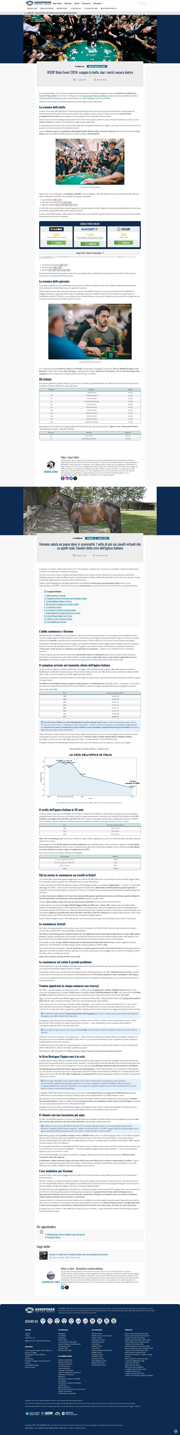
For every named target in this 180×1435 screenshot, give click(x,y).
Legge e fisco (102, 538)
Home (25, 13)
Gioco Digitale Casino (99, 1361)
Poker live (67, 3)
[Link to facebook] (63, 478)
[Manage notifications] (175, 1431)
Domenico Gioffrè (57, 1257)
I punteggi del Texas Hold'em (35, 1355)
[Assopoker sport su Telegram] (99, 1321)
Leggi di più (90, 1299)
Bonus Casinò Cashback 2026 (135, 1352)
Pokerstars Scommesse (66, 1375)
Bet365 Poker (62, 1340)
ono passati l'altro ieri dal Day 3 (95, 96)
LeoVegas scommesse (65, 1370)
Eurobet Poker (63, 1348)
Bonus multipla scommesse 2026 (136, 1359)
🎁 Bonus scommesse (47, 8)
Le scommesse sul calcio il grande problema (60, 610)
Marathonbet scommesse (67, 1393)
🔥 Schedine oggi (75, 8)
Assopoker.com (63, 1308)
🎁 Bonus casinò (62, 8)
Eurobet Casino (97, 1357)
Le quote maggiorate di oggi (134, 1361)
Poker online (57, 3)
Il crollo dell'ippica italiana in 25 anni (57, 601)
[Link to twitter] (75, 478)
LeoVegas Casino (97, 1354)
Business (90, 538)
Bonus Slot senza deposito (134, 1367)
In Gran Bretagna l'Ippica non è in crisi (58, 616)
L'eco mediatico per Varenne (55, 621)
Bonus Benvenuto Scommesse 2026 (137, 1346)
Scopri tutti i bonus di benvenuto (88, 252)
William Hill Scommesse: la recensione (71, 1389)
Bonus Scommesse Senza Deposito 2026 (139, 1348)
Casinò (76, 3)
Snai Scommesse (64, 1368)
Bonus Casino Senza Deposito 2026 (137, 1336)
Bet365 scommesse (65, 1362)
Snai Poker (62, 1338)
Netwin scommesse (65, 1391)
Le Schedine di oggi (32, 1365)
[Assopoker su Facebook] (71, 1321)
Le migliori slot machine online (135, 1369)
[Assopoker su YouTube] (50, 1321)
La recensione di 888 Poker (67, 1342)
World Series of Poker (97, 66)
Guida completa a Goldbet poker (69, 1344)
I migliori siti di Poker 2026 (134, 1344)
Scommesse (86, 3)
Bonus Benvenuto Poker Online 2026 (137, 1340)
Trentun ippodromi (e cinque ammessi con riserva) (62, 613)
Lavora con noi (30, 1338)
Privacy (27, 1336)
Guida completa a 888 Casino (102, 1350)
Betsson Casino (97, 1334)
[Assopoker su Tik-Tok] (57, 1321)
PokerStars (62, 1334)
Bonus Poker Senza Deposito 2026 (137, 1342)
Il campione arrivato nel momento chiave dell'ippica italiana (65, 598)
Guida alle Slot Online (132, 1365)
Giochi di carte (30, 1367)
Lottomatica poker (64, 1346)
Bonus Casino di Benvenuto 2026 (136, 1334)
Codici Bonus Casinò (132, 1363)
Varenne (55, 583)
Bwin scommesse (64, 1387)
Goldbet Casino (97, 1346)
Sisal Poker (62, 1336)
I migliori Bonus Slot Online (134, 1373)
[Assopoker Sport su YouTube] (106, 1321)
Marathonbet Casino (99, 1365)
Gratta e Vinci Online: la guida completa (139, 1375)
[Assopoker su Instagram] (43, 1321)
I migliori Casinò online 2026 (135, 1338)
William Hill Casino (98, 1363)
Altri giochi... (97, 3)
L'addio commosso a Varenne (55, 595)
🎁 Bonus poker (32, 8)
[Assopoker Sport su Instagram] (92, 1321)
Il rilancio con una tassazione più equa (58, 619)
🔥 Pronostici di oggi (91, 8)
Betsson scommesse (65, 1360)
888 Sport (61, 1377)
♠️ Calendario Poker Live (109, 8)
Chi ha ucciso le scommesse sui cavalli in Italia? (61, 604)
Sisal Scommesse (64, 1366)
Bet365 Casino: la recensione (102, 1336)
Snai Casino (96, 1348)
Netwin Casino (97, 1338)
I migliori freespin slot (132, 1371)
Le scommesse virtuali (52, 607)
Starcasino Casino (98, 1359)
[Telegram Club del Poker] (78, 1321)
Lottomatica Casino (98, 1340)
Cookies (27, 1334)
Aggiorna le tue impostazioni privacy (37, 1341)
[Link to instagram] (67, 478)
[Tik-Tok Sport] (113, 1321)
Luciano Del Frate (102, 555)
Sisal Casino (96, 1344)
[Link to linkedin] (71, 478)
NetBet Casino (97, 1352)
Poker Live (31, 13)
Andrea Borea (102, 80)
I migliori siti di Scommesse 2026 (136, 1350)
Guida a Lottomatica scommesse (69, 1372)
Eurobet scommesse (65, 1364)
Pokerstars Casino (98, 1342)
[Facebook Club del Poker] (85, 1321)
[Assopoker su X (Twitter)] (64, 1321)
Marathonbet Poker (65, 1350)
